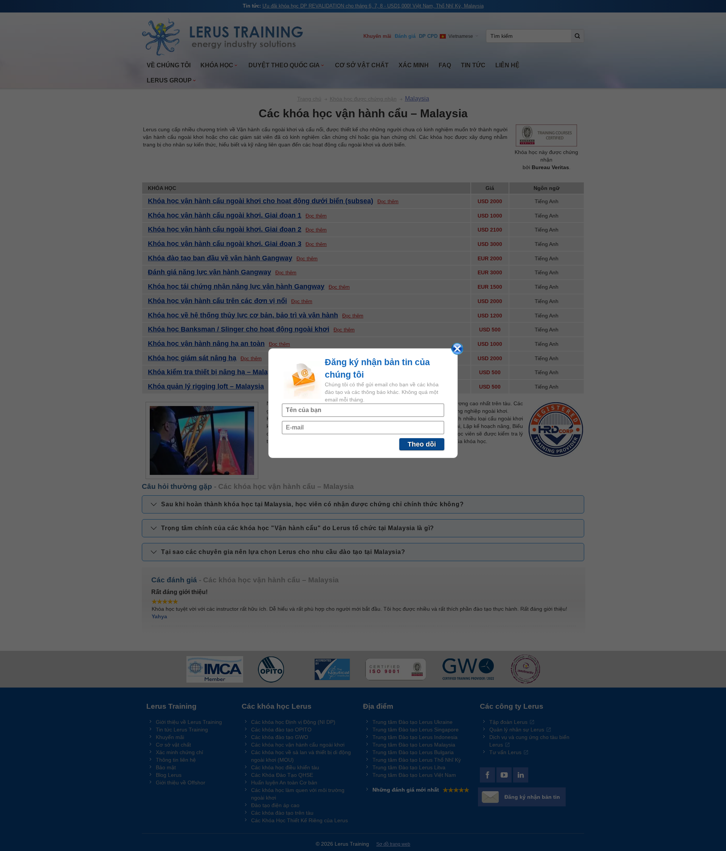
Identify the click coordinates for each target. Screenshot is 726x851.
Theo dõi (422, 444)
